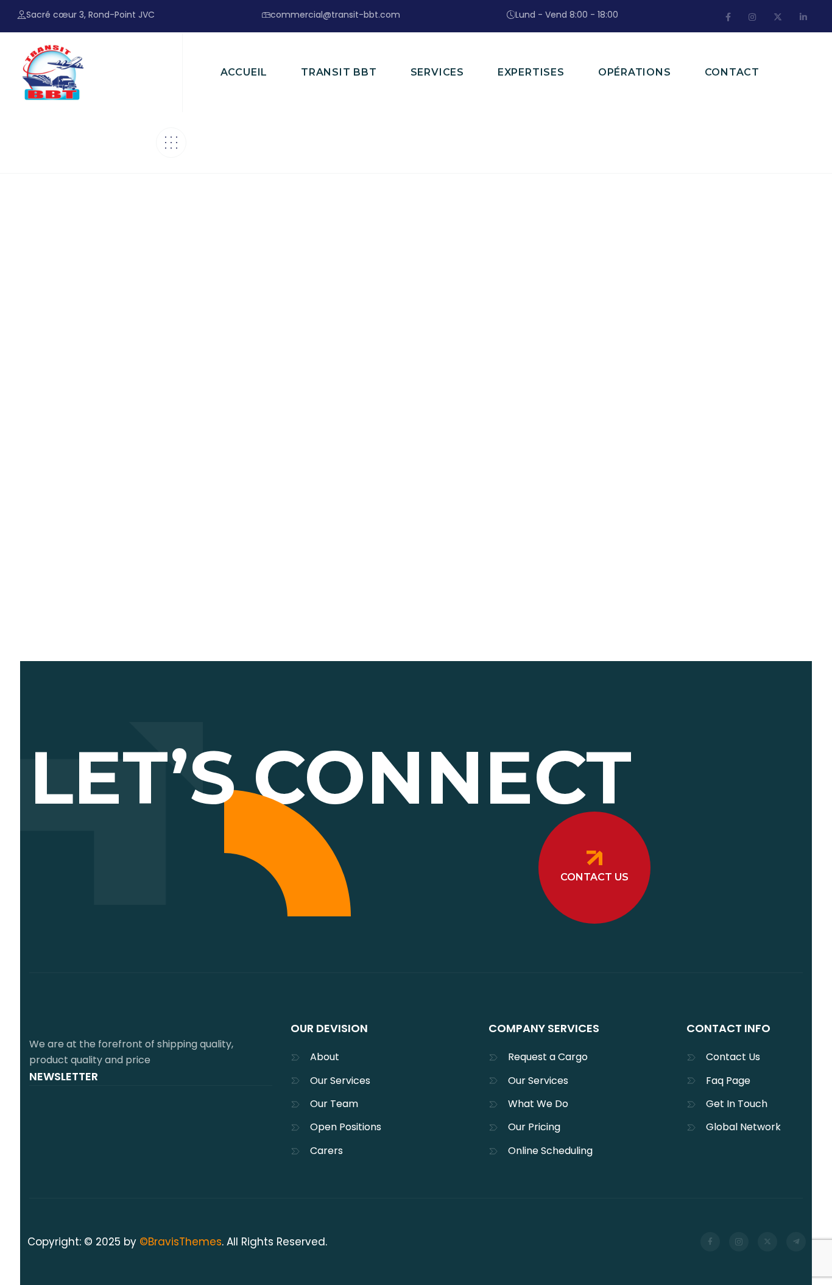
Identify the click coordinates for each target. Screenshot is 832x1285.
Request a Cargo (548, 1057)
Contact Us (733, 1057)
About (324, 1057)
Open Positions (345, 1127)
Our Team (334, 1104)
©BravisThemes (180, 1241)
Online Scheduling (550, 1151)
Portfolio (420, 484)
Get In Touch (736, 1104)
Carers (326, 1151)
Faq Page (728, 1081)
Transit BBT (74, 484)
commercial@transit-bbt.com (335, 15)
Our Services (340, 1081)
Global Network (743, 1127)
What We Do (538, 1104)
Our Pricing (534, 1127)
